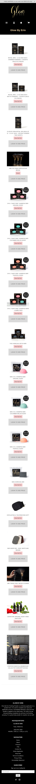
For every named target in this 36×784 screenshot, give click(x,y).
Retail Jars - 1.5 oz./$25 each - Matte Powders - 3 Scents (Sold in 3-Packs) (18, 96)
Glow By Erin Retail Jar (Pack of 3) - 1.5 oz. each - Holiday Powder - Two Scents (18, 133)
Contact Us (18, 749)
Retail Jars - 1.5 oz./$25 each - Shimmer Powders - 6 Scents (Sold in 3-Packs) (18, 59)
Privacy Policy (18, 758)
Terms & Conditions (18, 755)
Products (18, 744)
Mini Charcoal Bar (18, 482)
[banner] (18, 12)
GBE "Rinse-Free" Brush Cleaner (18, 583)
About (18, 742)
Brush (18, 173)
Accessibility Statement (18, 760)
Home (18, 740)
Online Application (18, 751)
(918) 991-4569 (18, 729)
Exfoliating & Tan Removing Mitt (18, 515)
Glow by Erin (18, 64)
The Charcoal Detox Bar (18, 343)
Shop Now (18, 753)
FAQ (18, 746)
